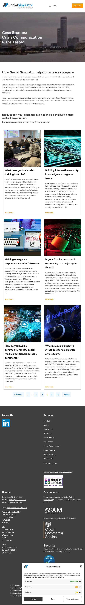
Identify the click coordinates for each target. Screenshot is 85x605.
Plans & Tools (48, 429)
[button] (81, 567)
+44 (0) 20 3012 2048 (17, 500)
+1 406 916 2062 (16, 502)
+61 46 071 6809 (16, 497)
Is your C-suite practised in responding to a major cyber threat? (61, 263)
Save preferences (73, 599)
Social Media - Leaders (52, 446)
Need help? (77, 6)
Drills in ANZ (48, 459)
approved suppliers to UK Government (62, 518)
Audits (46, 425)
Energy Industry (49, 450)
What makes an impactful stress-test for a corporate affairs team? (60, 349)
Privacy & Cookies (50, 463)
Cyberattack (48, 442)
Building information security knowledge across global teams (62, 174)
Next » (66, 395)
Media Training (49, 438)
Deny (53, 599)
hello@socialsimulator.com (17, 508)
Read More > (9, 213)
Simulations (48, 421)
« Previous (18, 395)
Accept (33, 599)
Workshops (48, 433)
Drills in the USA (50, 455)
